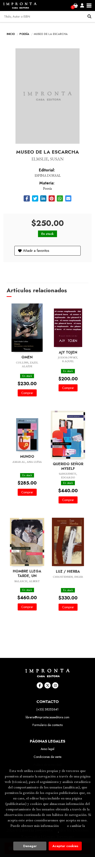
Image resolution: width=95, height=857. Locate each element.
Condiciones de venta (47, 757)
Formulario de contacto (47, 725)
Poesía (24, 34)
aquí (63, 825)
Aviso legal (47, 749)
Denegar (30, 846)
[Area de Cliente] (82, 5)
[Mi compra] (75, 5)
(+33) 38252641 (47, 709)
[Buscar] (89, 16)
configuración (47, 831)
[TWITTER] (47, 685)
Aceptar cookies (65, 846)
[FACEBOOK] (39, 685)
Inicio (11, 34)
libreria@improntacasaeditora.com (47, 717)
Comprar (27, 393)
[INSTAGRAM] (55, 685)
